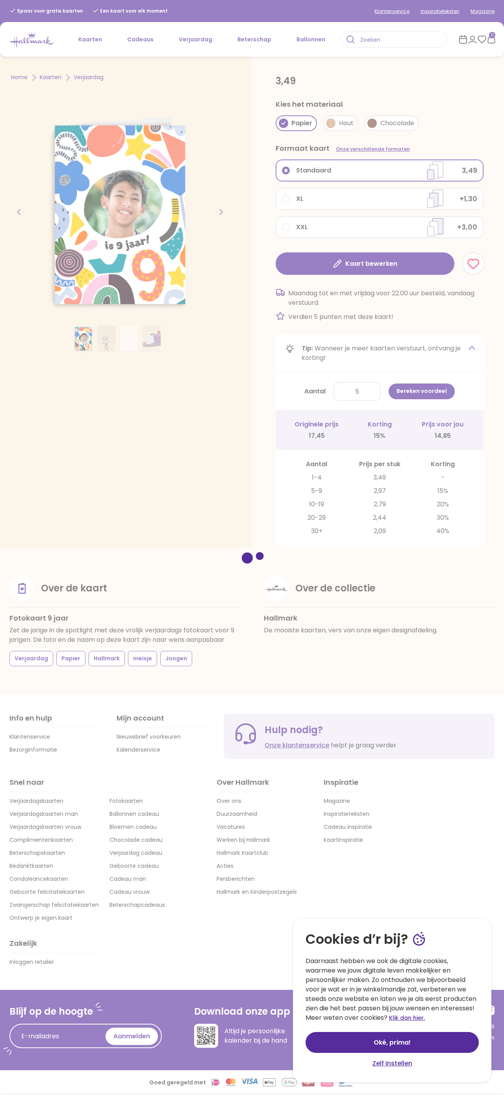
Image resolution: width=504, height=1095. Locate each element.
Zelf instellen (392, 1063)
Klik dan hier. (407, 1018)
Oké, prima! (392, 1042)
